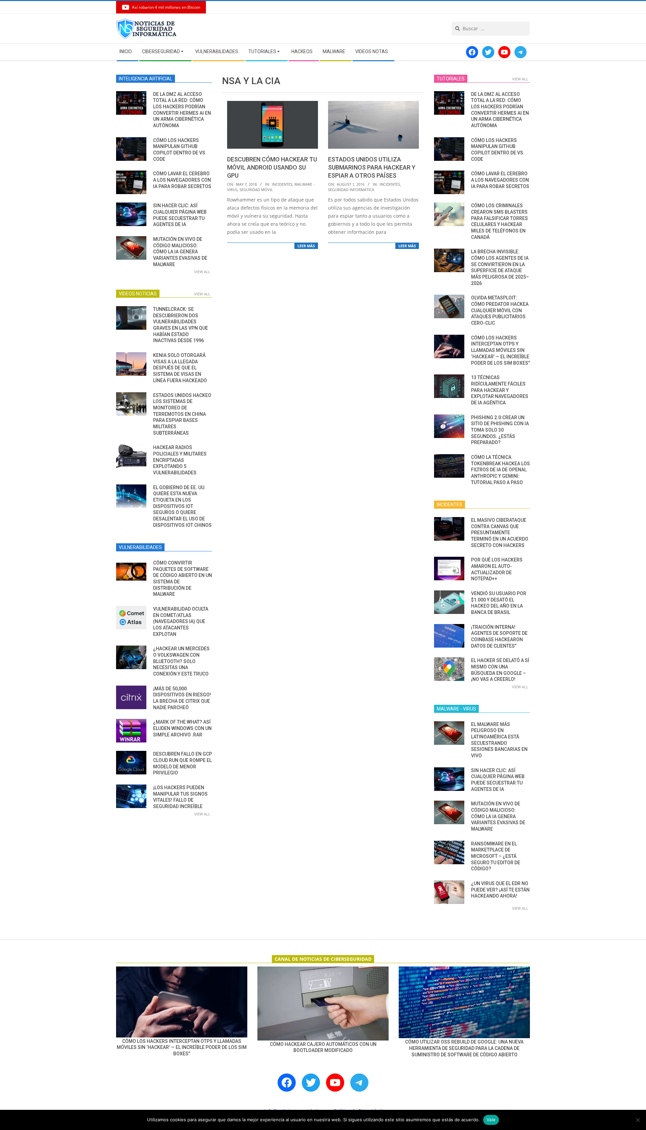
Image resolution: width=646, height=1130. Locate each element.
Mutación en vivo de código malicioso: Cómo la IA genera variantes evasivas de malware (180, 251)
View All (202, 271)
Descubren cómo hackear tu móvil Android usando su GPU (272, 167)
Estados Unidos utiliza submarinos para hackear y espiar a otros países (372, 167)
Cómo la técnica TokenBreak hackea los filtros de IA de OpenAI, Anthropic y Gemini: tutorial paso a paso (500, 469)
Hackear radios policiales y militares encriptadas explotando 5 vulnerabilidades (180, 460)
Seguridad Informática (351, 189)
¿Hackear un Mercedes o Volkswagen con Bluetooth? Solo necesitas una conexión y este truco (181, 661)
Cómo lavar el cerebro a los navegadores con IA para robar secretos (182, 180)
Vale (491, 1119)
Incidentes (282, 184)
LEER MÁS (306, 245)
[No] (637, 1120)
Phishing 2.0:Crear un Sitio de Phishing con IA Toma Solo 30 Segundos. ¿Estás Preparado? (500, 430)
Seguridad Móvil (256, 189)
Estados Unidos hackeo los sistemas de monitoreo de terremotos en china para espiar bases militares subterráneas (182, 414)
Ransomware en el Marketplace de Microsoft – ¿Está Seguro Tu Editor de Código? (495, 856)
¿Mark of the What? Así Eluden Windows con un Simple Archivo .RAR (182, 728)
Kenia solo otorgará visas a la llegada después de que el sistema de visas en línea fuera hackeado (180, 368)
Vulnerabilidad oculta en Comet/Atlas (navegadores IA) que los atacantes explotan (180, 621)
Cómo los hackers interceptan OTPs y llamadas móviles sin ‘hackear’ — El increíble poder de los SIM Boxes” (500, 350)
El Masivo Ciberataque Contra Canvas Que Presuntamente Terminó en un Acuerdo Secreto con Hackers (499, 532)
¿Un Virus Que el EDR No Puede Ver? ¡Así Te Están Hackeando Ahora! (500, 890)
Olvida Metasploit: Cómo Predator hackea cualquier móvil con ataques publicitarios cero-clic (500, 310)
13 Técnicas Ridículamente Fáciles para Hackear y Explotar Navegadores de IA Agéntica (499, 390)
